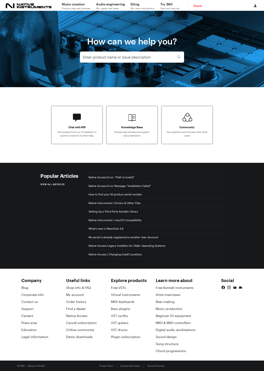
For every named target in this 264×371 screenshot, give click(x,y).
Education (29, 330)
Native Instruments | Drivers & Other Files (115, 203)
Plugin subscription (125, 337)
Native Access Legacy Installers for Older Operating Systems (127, 245)
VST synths (119, 316)
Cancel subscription (81, 323)
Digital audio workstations (175, 330)
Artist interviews (168, 295)
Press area (29, 323)
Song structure (167, 344)
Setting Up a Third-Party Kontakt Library (113, 211)
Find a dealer (76, 309)
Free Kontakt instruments (175, 288)
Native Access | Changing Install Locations (115, 254)
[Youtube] (235, 287)
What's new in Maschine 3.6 (106, 228)
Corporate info (32, 295)
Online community (80, 330)
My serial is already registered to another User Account (123, 237)
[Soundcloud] (240, 287)
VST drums (119, 330)
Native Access (76, 316)
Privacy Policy (106, 366)
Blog (24, 288)
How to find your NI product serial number (115, 194)
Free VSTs (118, 288)
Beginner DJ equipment (173, 316)
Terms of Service (155, 366)
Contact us (29, 302)
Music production (169, 309)
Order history (76, 302)
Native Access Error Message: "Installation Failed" (120, 185)
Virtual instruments (125, 295)
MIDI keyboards (123, 302)
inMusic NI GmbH (36, 366)
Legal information (34, 337)
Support (27, 309)
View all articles (52, 184)
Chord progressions (171, 351)
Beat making (165, 302)
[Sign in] (255, 6)
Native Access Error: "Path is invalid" (111, 177)
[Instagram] (229, 287)
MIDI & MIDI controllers (173, 323)
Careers (27, 316)
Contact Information (130, 366)
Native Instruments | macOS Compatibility (115, 220)
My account (75, 295)
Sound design (166, 337)
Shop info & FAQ (78, 288)
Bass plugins (120, 309)
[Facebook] (223, 287)
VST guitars (119, 323)
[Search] (179, 57)
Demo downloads (79, 337)
